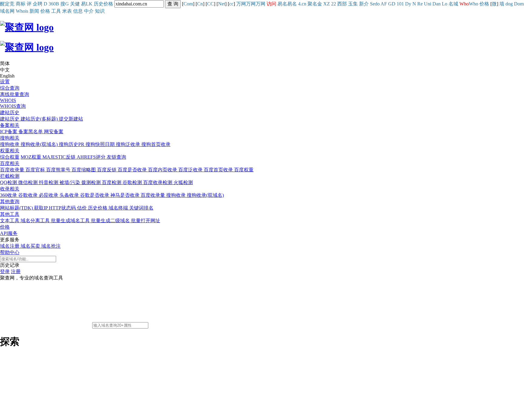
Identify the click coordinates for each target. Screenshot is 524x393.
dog (509, 3)
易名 (282, 3)
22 (333, 3)
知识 (100, 11)
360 (52, 3)
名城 (453, 3)
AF (384, 3)
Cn (200, 3)
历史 (98, 3)
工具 (56, 11)
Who (473, 3)
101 (400, 3)
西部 (342, 3)
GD (391, 3)
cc (231, 3)
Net (221, 3)
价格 (108, 3)
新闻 (34, 11)
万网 (241, 3)
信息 (78, 11)
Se (372, 3)
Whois (22, 11)
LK (89, 3)
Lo (444, 3)
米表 (67, 11)
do (377, 3)
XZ (326, 3)
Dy (408, 3)
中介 (89, 11)
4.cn (302, 3)
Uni (427, 3)
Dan (436, 3)
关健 (75, 3)
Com (188, 3)
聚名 (312, 3)
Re (420, 3)
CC (210, 3)
